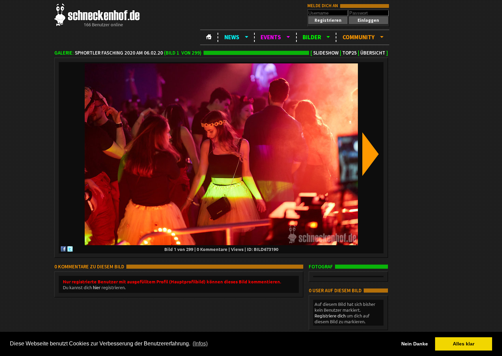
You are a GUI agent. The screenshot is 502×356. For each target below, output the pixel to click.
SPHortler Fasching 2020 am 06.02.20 (119, 53)
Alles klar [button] (463, 343)
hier (96, 287)
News (231, 37)
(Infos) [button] (200, 343)
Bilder (312, 37)
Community (359, 37)
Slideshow (326, 53)
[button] (327, 20)
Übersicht (372, 53)
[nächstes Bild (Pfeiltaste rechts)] (370, 154)
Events (271, 37)
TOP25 (349, 53)
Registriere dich (330, 315)
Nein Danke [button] (414, 343)
